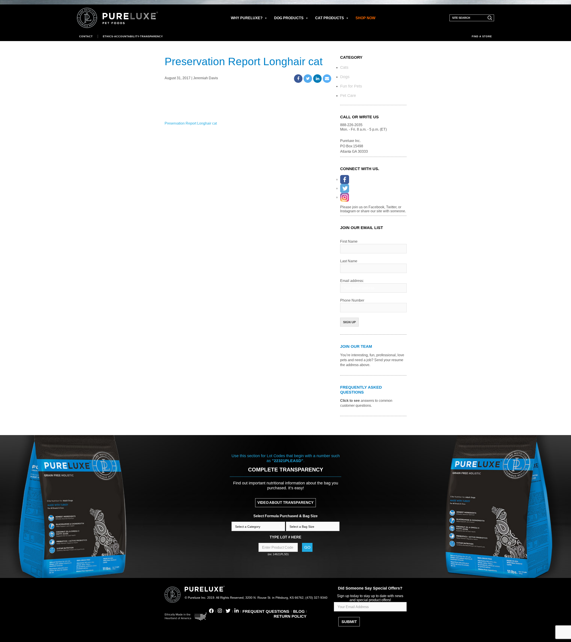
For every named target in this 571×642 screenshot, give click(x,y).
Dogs (345, 77)
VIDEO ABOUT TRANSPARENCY (285, 502)
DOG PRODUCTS (289, 18)
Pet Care (348, 95)
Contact (86, 36)
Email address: (352, 281)
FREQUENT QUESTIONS (265, 611)
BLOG (299, 611)
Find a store (482, 36)
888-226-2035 (351, 125)
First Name (349, 241)
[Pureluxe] (117, 18)
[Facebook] (344, 179)
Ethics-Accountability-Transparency (133, 36)
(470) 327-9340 (316, 597)
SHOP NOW (365, 18)
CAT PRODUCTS (329, 18)
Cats (344, 67)
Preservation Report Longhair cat (191, 123)
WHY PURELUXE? (247, 18)
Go (307, 547)
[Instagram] (344, 197)
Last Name (348, 261)
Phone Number (352, 300)
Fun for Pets (351, 86)
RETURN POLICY (290, 616)
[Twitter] (344, 188)
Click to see (350, 400)
